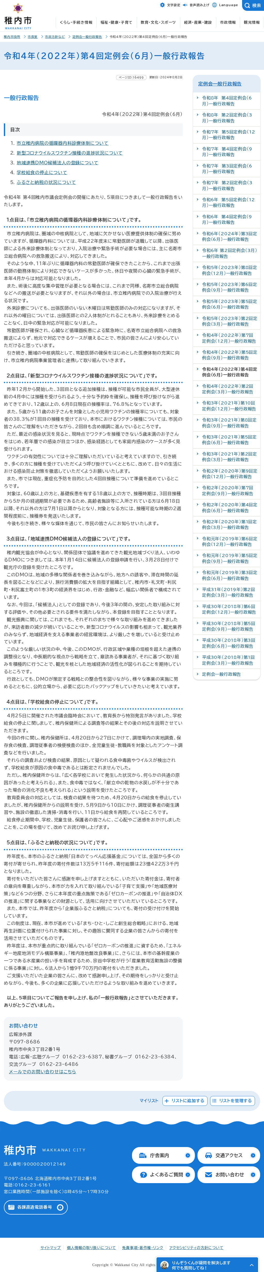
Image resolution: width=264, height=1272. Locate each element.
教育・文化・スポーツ (158, 22)
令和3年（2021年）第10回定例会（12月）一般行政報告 (229, 406)
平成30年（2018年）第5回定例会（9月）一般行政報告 (228, 626)
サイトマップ (50, 1248)
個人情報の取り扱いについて (91, 1248)
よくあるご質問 (166, 1174)
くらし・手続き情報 (76, 22)
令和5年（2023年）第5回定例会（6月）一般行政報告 (229, 304)
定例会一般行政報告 (87, 36)
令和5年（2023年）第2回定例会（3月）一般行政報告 (230, 321)
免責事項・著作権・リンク (142, 1248)
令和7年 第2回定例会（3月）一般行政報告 (227, 185)
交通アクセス (229, 1155)
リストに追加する (188, 1101)
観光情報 (252, 22)
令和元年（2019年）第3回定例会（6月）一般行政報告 (230, 575)
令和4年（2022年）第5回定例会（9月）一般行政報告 (230, 355)
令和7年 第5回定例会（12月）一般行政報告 (228, 135)
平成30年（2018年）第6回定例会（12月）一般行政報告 (229, 609)
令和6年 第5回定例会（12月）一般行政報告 (228, 202)
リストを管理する (235, 1101)
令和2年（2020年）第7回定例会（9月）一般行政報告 (227, 490)
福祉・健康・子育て (117, 22)
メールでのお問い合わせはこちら (42, 1071)
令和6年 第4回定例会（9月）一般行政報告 (227, 219)
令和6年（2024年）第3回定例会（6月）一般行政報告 (229, 236)
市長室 (33, 36)
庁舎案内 (159, 1155)
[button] (251, 1265)
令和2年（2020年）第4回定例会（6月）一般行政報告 (230, 507)
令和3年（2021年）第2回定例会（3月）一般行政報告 (229, 457)
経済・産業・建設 (198, 22)
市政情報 (228, 22)
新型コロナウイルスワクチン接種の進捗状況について (70, 153)
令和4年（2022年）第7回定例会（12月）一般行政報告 (229, 338)
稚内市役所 (12, 36)
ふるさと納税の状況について (46, 182)
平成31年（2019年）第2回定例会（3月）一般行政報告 (228, 592)
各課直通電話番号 (34, 1207)
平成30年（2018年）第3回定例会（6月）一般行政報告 (228, 643)
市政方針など (55, 36)
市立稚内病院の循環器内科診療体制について (63, 143)
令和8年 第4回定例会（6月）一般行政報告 (227, 101)
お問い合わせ (230, 1174)
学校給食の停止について (42, 172)
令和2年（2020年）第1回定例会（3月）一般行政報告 (229, 524)
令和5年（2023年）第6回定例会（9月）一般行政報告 (229, 287)
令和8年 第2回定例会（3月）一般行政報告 (227, 118)
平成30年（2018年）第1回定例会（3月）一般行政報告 (228, 660)
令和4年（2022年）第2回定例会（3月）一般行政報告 (227, 389)
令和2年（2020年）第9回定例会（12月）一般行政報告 (230, 474)
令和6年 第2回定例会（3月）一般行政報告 (229, 253)
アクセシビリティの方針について (196, 1248)
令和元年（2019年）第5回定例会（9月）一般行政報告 (230, 558)
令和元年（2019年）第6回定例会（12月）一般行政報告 (230, 541)
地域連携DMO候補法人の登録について (57, 163)
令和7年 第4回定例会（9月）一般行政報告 (227, 152)
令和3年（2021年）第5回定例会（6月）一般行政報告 (229, 440)
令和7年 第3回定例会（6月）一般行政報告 (227, 169)
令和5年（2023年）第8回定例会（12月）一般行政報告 (229, 270)
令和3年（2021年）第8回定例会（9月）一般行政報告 (229, 423)
